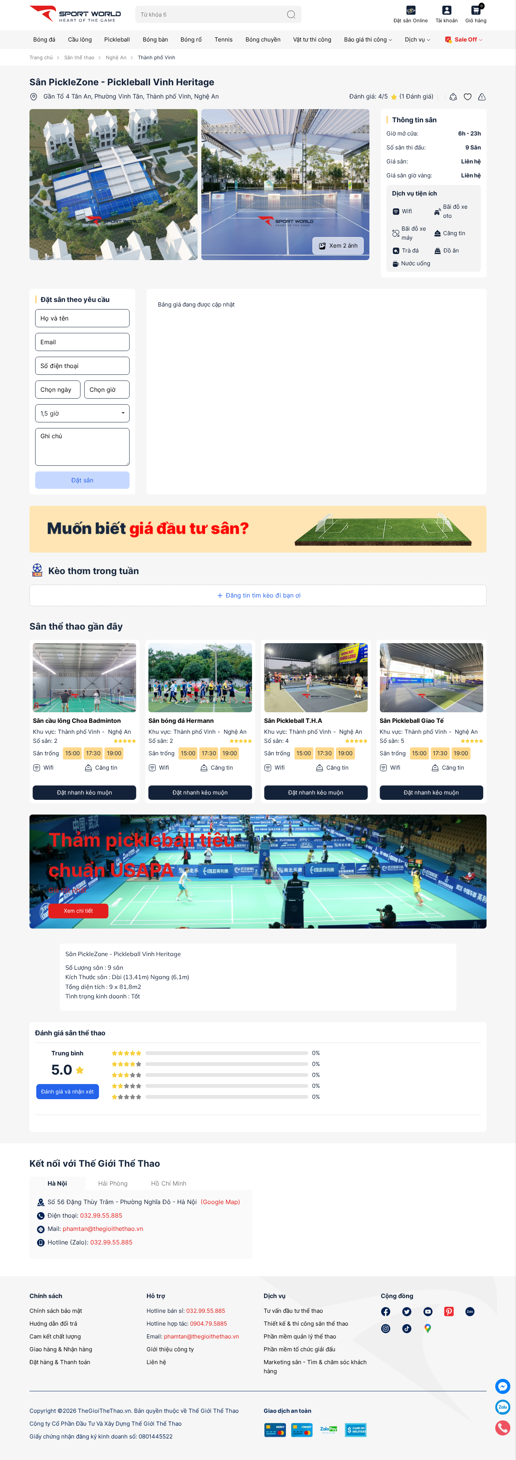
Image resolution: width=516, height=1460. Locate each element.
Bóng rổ (191, 39)
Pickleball (117, 39)
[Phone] (502, 1427)
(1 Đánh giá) (416, 96)
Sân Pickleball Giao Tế (296, 720)
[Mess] (502, 1385)
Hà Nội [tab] (57, 1183)
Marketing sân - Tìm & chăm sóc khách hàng (315, 1367)
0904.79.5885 (208, 1324)
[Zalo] (502, 1406)
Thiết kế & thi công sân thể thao (306, 1324)
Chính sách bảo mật (55, 1311)
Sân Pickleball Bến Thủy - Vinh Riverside (424, 725)
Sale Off (466, 39)
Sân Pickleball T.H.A (177, 720)
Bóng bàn (155, 39)
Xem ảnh (343, 245)
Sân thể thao (78, 57)
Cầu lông (80, 39)
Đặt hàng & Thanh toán (59, 1362)
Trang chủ (41, 57)
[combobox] (82, 413)
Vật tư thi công (312, 39)
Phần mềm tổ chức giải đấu (299, 1349)
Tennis (224, 39)
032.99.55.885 (101, 1215)
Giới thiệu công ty (170, 1349)
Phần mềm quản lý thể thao (300, 1336)
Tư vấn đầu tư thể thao (293, 1311)
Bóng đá (44, 39)
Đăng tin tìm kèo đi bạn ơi (263, 595)
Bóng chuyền (263, 39)
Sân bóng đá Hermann (65, 720)
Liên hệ (156, 1362)
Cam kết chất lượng (55, 1336)
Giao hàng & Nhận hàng (60, 1349)
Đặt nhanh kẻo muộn (84, 792)
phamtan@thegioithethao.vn (103, 1229)
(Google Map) (220, 1202)
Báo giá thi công (365, 39)
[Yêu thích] (467, 96)
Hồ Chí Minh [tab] (168, 1183)
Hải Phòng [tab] (113, 1183)
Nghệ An (115, 57)
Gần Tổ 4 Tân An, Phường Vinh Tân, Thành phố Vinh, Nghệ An (131, 96)
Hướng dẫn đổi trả (53, 1324)
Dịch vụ (415, 39)
